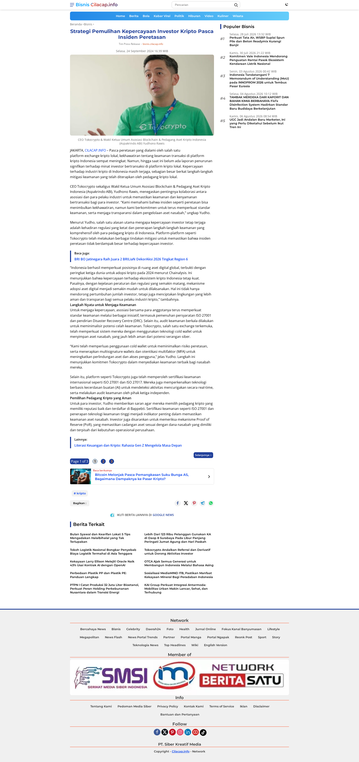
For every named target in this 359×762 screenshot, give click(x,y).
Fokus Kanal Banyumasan (242, 629)
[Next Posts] (209, 477)
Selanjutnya (202, 455)
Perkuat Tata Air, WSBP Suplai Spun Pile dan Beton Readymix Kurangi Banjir (257, 41)
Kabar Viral (162, 16)
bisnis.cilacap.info (153, 44)
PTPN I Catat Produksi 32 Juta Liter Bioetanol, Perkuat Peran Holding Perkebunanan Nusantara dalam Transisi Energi (104, 588)
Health (184, 629)
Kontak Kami (194, 706)
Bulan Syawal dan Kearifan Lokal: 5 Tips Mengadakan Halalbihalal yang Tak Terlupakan (100, 538)
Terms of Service (221, 706)
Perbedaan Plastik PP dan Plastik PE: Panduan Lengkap (98, 575)
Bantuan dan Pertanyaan (179, 714)
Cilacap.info (180, 751)
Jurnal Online (205, 629)
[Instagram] (180, 732)
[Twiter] (164, 732)
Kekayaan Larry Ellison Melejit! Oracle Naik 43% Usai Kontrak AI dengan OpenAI (102, 563)
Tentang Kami (101, 706)
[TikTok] (203, 732)
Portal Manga (191, 637)
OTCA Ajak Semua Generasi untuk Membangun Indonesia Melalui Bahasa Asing (179, 563)
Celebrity (133, 629)
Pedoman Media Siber (134, 706)
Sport (262, 637)
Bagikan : (79, 503)
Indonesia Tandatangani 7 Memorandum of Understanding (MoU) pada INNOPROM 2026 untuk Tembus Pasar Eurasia (259, 80)
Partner (169, 637)
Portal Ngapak (218, 637)
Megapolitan (89, 637)
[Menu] (73, 4)
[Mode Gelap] (286, 4)
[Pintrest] (194, 503)
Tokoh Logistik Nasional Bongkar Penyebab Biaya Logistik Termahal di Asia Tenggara (103, 551)
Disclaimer (261, 706)
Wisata (238, 16)
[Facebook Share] (178, 503)
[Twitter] (186, 503)
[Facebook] (157, 732)
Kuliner (223, 16)
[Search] (236, 5)
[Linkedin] (187, 732)
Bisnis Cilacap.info (97, 4)
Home (120, 16)
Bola (146, 16)
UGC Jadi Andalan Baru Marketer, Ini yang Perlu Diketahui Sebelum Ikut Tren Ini (257, 123)
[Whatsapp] (211, 503)
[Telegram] (202, 503)
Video (209, 16)
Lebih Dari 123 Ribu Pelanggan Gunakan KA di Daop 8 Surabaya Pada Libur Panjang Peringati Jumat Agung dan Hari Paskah (177, 538)
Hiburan (194, 16)
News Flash (113, 637)
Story (276, 637)
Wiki (194, 645)
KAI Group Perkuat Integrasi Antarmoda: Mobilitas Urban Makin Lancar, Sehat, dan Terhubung (176, 588)
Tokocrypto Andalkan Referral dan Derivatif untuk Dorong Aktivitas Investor (177, 551)
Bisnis (116, 629)
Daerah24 (153, 629)
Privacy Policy (167, 706)
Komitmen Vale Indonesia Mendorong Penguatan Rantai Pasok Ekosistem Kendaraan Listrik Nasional (259, 60)
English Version (215, 645)
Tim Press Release (129, 44)
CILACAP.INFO (95, 150)
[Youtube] (195, 732)
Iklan (243, 706)
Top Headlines (175, 645)
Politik (179, 16)
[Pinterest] (172, 732)
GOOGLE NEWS (163, 515)
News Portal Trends (142, 637)
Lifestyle (273, 629)
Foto (170, 629)
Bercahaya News (93, 629)
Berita (134, 16)
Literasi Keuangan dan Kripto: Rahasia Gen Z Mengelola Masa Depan (128, 445)
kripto (81, 493)
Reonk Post (243, 637)
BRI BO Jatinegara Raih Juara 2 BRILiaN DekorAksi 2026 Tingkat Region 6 (131, 259)
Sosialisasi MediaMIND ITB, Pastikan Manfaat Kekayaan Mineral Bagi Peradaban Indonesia (178, 575)
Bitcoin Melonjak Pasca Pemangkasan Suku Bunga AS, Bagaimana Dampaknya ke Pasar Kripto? (142, 477)
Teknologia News (145, 645)
